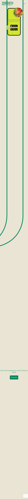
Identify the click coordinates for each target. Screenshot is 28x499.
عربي (24, 3)
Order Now (14, 377)
